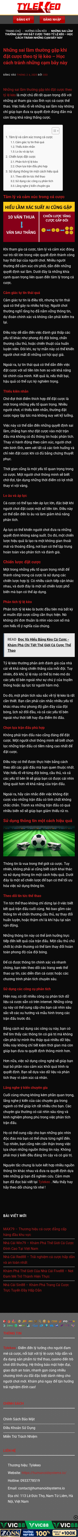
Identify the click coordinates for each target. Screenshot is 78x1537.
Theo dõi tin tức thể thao (30, 176)
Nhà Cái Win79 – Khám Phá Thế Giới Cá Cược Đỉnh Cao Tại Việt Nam (38, 1246)
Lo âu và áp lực (24, 151)
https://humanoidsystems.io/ (44, 1473)
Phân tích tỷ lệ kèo (26, 161)
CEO (45, 74)
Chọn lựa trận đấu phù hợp (31, 166)
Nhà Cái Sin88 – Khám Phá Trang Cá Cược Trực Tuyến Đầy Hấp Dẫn (36, 1288)
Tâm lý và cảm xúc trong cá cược (31, 137)
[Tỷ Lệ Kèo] (39, 7)
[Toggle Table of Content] (53, 130)
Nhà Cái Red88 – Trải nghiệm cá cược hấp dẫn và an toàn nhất (39, 1260)
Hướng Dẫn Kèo (36, 31)
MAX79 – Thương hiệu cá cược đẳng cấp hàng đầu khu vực (35, 1232)
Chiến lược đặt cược (22, 157)
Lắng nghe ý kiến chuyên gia (32, 185)
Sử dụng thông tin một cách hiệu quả (33, 171)
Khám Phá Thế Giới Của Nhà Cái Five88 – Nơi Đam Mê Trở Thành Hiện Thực (38, 1274)
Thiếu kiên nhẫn (25, 146)
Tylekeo (44, 1182)
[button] (5, 7)
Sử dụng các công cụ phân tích (34, 181)
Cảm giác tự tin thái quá (29, 142)
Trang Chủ (13, 31)
